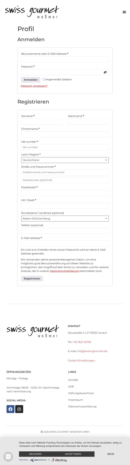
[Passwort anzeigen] (105, 72)
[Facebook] (10, 409)
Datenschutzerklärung (64, 271)
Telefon (32, 225)
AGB (71, 386)
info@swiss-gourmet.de (92, 351)
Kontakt (73, 379)
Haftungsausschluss (81, 393)
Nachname (76, 116)
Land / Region (31, 154)
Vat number (29, 141)
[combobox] (65, 160)
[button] (124, 12)
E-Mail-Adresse (38, 238)
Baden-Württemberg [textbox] (36, 218)
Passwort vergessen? (34, 85)
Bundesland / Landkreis (42, 213)
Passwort (35, 66)
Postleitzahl (29, 187)
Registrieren (32, 278)
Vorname (28, 116)
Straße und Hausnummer (38, 166)
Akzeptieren (73, 453)
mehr (110, 453)
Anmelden (31, 79)
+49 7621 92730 (81, 341)
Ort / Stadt (28, 200)
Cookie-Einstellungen (81, 360)
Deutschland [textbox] (31, 160)
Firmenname (30, 128)
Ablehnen (35, 453)
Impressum (75, 399)
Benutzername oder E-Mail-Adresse (52, 53)
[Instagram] (19, 409)
